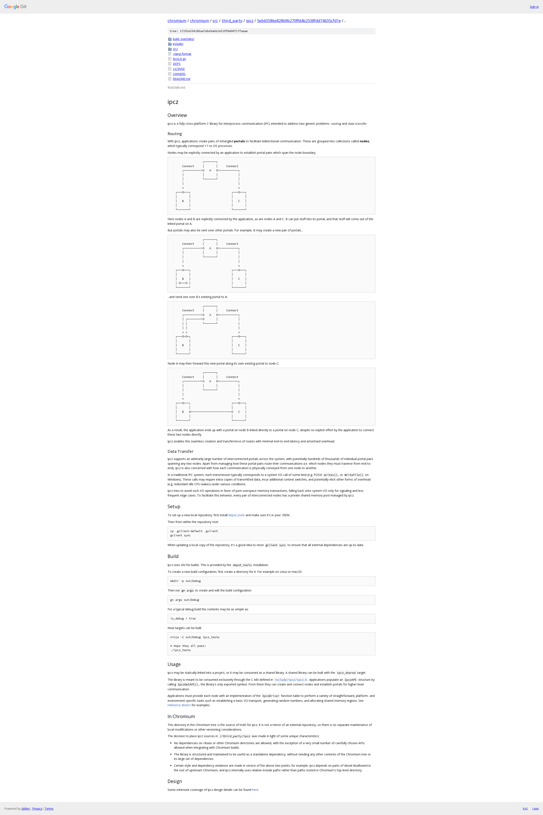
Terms (49, 809)
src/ (175, 49)
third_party (232, 20)
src (215, 20)
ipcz (249, 20)
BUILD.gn (179, 59)
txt (525, 808)
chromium (177, 20)
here (255, 790)
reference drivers (179, 705)
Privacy (37, 809)
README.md (181, 79)
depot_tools (236, 515)
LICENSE (179, 69)
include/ (178, 44)
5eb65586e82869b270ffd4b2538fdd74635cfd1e (299, 20)
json (535, 808)
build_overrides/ (183, 39)
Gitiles (25, 809)
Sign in (534, 7)
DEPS (177, 64)
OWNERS (179, 74)
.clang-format (182, 54)
